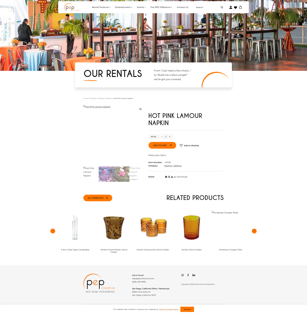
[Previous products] (52, 231)
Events (140, 7)
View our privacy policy (168, 309)
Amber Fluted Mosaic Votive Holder (113, 251)
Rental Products (100, 7)
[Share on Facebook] (166, 177)
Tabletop (101, 98)
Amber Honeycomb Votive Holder (153, 250)
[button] (140, 109)
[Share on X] (169, 177)
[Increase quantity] (169, 136)
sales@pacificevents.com (143, 278)
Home (85, 98)
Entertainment (123, 7)
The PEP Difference (160, 7)
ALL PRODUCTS (95, 198)
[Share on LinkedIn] (172, 177)
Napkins (109, 98)
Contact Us (182, 7)
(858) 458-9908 (139, 282)
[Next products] (254, 231)
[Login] (230, 7)
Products (92, 98)
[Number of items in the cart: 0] (240, 7)
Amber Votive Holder (192, 250)
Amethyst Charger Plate (230, 250)
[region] (153, 309)
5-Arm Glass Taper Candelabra (75, 250)
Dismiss (187, 309)
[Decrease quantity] (161, 136)
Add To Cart (160, 145)
